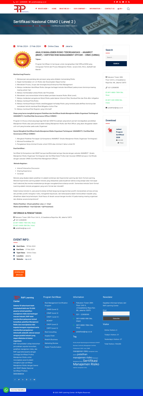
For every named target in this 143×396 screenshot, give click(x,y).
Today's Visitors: (110, 335)
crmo (85, 348)
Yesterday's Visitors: (112, 339)
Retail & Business (51, 339)
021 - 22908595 (21, 2)
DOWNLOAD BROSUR (19, 273)
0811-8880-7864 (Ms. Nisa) (25, 223)
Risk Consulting (50, 332)
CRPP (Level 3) (52, 328)
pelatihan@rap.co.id (39, 2)
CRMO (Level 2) (52, 309)
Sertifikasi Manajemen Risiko (86, 362)
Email (104, 310)
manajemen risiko (80, 351)
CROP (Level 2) (52, 324)
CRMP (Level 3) (52, 313)
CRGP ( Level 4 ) (53, 317)
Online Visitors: (110, 330)
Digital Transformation (53, 347)
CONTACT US (109, 9)
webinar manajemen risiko (80, 367)
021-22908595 (21, 220)
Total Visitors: (109, 344)
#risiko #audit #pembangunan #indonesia (84, 342)
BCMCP (49, 321)
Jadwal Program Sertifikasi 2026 (120, 133)
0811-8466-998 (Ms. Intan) (25, 225)
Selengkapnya (18, 374)
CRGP (81, 348)
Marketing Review (51, 343)
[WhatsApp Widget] (6, 390)
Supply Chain (50, 336)
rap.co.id (28, 259)
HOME (54, 9)
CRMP (88, 348)
